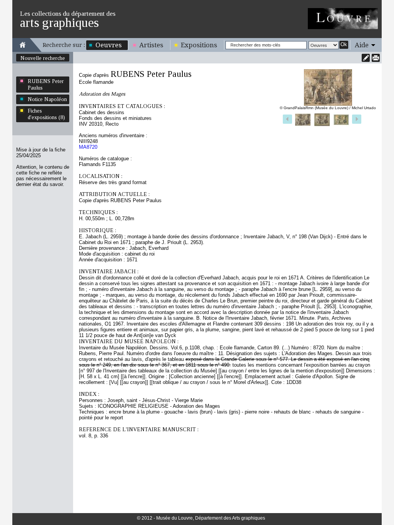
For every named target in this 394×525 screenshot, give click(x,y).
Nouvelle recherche (42, 58)
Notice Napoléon (47, 99)
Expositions (199, 45)
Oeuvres (108, 45)
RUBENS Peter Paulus (46, 84)
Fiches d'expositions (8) (46, 114)
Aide (362, 45)
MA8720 (88, 147)
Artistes (151, 45)
